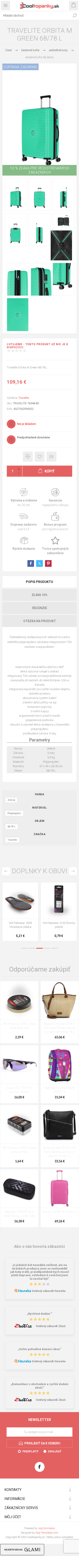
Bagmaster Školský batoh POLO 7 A (60, 1090)
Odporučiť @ (51, 457)
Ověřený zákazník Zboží (50, 1326)
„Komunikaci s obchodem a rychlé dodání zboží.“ (39, 1386)
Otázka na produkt (39, 621)
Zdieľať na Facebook (30, 563)
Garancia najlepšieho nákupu (55, 497)
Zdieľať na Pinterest (48, 563)
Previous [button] (6, 871)
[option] (20, 912)
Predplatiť (30, 1451)
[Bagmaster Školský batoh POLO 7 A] (60, 1064)
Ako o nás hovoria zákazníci (39, 1246)
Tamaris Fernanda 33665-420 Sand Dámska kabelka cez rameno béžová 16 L (59, 1028)
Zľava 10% (40, 595)
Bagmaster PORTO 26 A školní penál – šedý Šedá (19, 1214)
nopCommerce (46, 1528)
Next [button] (73, 871)
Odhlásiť (54, 1451)
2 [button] (32, 948)
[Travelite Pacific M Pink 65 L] (60, 1188)
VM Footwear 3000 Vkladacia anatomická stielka (59, 927)
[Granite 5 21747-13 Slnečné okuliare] (19, 1064)
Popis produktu (39, 582)
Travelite (23, 397)
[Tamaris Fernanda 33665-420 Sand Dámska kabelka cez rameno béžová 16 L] (60, 1000)
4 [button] (47, 948)
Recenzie (39, 608)
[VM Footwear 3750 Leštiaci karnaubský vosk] (19, 1000)
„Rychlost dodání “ (39, 1314)
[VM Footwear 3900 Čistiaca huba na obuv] (19, 1124)
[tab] (39, 582)
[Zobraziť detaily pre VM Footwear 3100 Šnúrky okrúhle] (20, 901)
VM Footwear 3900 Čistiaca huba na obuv (19, 1150)
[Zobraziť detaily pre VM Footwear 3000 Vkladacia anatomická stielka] (59, 901)
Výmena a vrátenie (23, 497)
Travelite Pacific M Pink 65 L (59, 1212)
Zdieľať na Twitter (39, 563)
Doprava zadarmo (23, 522)
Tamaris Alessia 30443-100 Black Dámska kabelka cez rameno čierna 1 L (59, 1152)
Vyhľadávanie (74, 15)
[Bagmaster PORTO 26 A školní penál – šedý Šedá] (19, 1188)
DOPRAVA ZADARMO (21, 67)
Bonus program (55, 522)
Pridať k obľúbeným (40, 457)
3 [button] (39, 948)
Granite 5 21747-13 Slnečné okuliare (19, 1090)
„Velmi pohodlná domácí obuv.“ (39, 1349)
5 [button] (54, 948)
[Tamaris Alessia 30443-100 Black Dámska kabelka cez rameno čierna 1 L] (60, 1124)
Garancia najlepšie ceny (28, 457)
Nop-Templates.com (47, 1532)
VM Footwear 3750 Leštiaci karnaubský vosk (19, 1026)
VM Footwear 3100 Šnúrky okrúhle (20, 925)
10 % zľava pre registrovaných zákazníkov (39, 170)
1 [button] (24, 948)
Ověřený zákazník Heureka (48, 1291)
